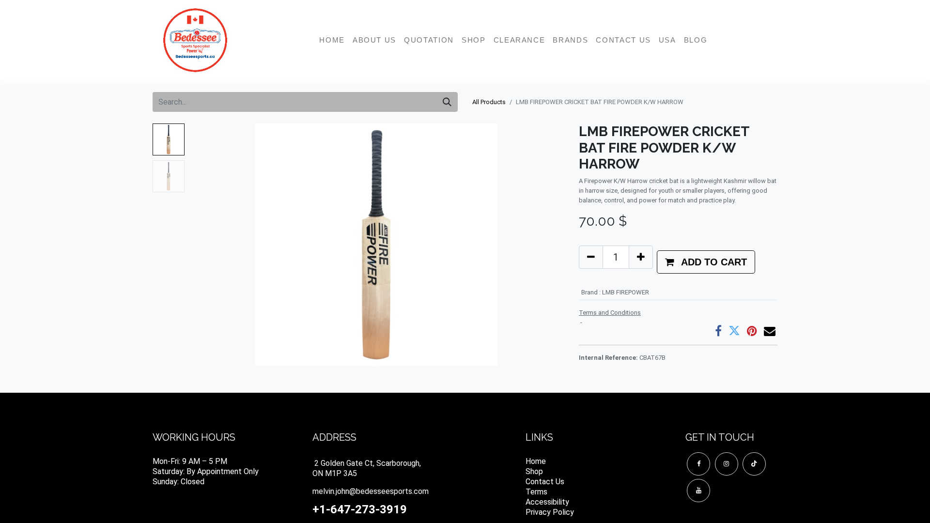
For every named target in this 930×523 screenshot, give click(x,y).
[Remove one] (591, 257)
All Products (489, 102)
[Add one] (641, 257)
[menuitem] (332, 40)
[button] (216, 244)
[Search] (447, 102)
